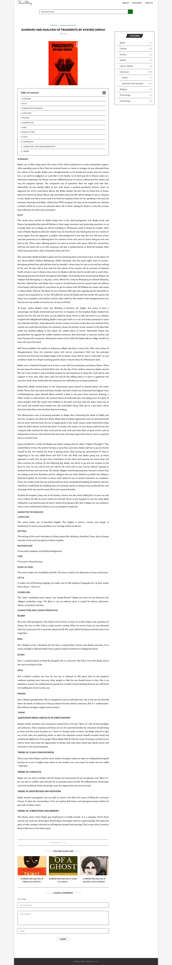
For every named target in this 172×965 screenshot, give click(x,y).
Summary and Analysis (137, 83)
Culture (136, 48)
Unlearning (136, 100)
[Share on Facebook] (68, 842)
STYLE (24, 137)
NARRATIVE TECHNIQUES (32, 108)
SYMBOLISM (28, 142)
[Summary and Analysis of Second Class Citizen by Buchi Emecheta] (94, 865)
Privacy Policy (137, 3)
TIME (24, 127)
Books (137, 77)
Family (136, 54)
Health (136, 60)
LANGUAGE (26, 113)
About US (125, 3)
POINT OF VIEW (28, 132)
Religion (136, 89)
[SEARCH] (130, 11)
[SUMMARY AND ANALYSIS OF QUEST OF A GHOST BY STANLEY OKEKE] (63, 865)
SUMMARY (26, 99)
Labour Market (136, 66)
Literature (136, 71)
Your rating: (22, 899)
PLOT (24, 103)
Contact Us (149, 3)
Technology (136, 95)
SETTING (25, 118)
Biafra (136, 42)
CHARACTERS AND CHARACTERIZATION (39, 146)
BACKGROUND (28, 122)
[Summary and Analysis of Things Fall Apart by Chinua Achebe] (32, 865)
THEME (26, 151)
